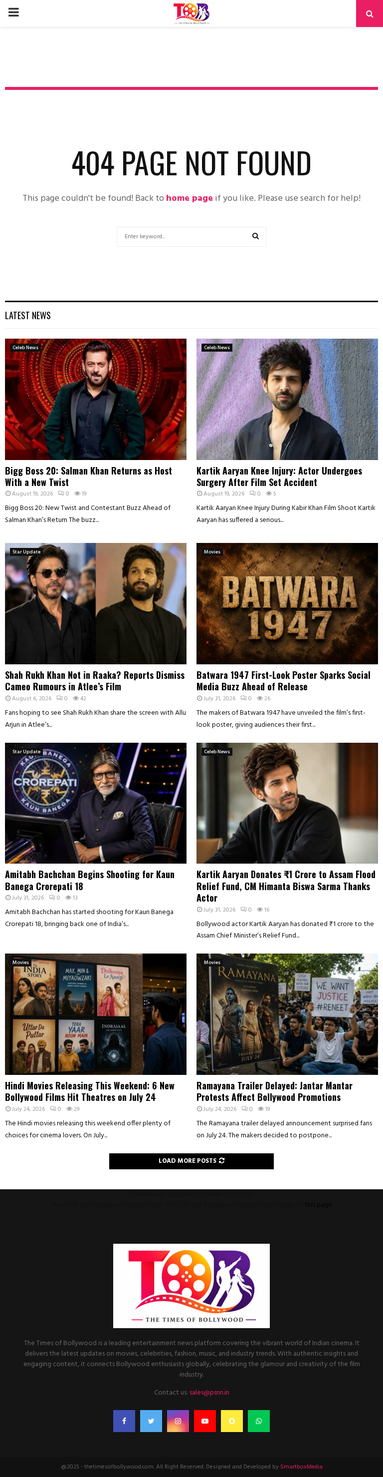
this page (318, 1205)
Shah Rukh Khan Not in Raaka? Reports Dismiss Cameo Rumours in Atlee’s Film (95, 680)
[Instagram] (178, 1421)
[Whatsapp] (259, 1421)
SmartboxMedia (301, 1467)
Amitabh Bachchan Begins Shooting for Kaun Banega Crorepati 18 (90, 880)
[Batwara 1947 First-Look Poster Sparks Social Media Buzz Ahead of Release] (287, 603)
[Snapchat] (232, 1421)
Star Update (26, 552)
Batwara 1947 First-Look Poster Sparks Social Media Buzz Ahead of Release (283, 680)
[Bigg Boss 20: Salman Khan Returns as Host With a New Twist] (96, 399)
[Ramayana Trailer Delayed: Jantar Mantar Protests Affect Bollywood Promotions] (287, 1014)
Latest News (28, 315)
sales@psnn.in (209, 1393)
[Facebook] (124, 1421)
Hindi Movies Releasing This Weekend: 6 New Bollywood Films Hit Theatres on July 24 (90, 1091)
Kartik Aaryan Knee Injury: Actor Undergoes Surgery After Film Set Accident (279, 476)
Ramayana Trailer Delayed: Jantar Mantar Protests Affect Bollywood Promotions (274, 1091)
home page (189, 198)
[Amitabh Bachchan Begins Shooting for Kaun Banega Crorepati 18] (96, 803)
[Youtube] (205, 1421)
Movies (212, 552)
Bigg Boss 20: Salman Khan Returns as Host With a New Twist (88, 476)
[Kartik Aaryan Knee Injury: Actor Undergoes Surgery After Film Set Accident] (287, 399)
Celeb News (25, 348)
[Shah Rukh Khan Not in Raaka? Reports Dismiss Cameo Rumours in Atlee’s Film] (96, 603)
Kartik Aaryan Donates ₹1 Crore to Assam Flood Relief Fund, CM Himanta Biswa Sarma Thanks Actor (286, 886)
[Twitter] (151, 1421)
